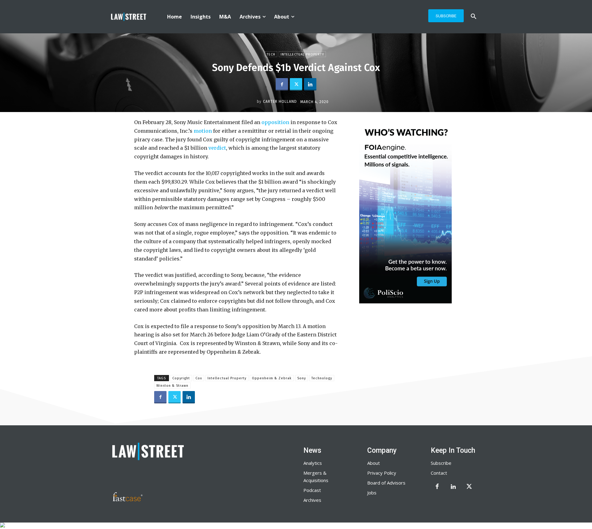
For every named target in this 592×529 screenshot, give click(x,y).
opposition (275, 122)
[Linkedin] (310, 84)
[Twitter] (296, 84)
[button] (473, 16)
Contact (439, 473)
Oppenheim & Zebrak (272, 378)
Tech (271, 54)
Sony (301, 378)
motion (203, 131)
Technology (321, 378)
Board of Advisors (386, 483)
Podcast (312, 490)
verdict (217, 148)
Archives (312, 500)
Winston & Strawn (172, 386)
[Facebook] (282, 84)
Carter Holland (280, 101)
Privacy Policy (381, 473)
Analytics (312, 463)
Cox (198, 378)
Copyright (181, 378)
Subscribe (441, 463)
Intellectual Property (302, 54)
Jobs (371, 492)
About (373, 463)
